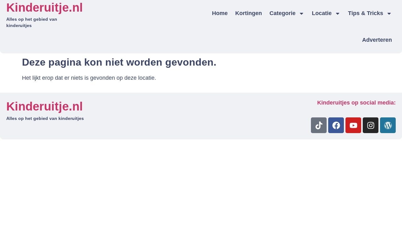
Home (220, 13)
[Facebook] (336, 125)
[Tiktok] (319, 125)
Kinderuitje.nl (44, 7)
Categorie (282, 13)
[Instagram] (370, 125)
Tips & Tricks (365, 13)
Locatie (322, 13)
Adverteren (377, 40)
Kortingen (248, 13)
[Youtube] (353, 125)
